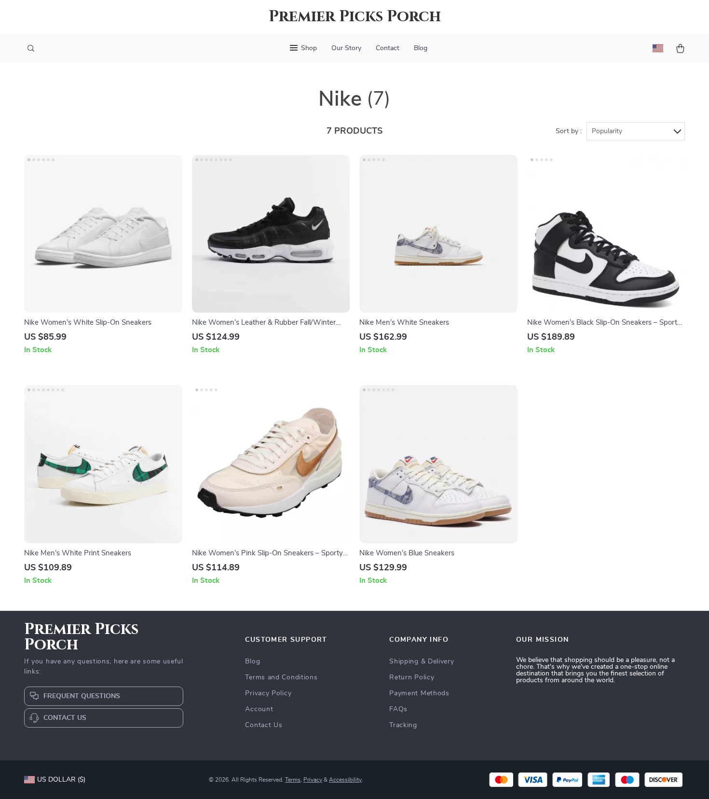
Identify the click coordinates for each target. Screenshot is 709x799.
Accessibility (345, 780)
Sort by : (569, 131)
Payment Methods (419, 693)
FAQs (398, 709)
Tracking (403, 725)
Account (259, 709)
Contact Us (263, 725)
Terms (292, 780)
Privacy (312, 780)
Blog (420, 48)
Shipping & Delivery (421, 661)
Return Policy (411, 677)
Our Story (346, 48)
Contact (387, 48)
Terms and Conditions (281, 677)
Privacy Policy (268, 693)
